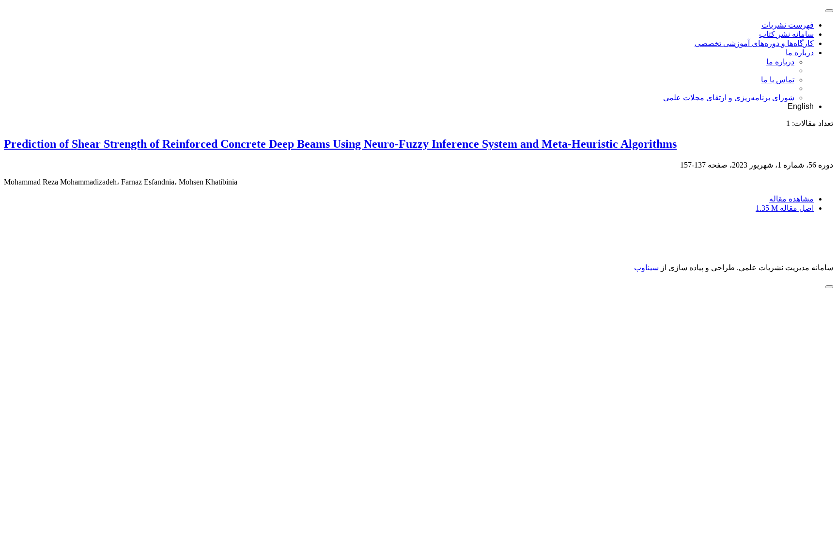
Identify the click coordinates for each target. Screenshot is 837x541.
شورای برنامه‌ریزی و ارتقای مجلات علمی (728, 97)
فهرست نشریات (787, 25)
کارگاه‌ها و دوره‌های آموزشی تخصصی (754, 43)
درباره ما (800, 52)
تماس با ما (777, 80)
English (801, 106)
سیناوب (646, 267)
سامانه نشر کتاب (786, 34)
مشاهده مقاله (791, 199)
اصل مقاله (785, 208)
